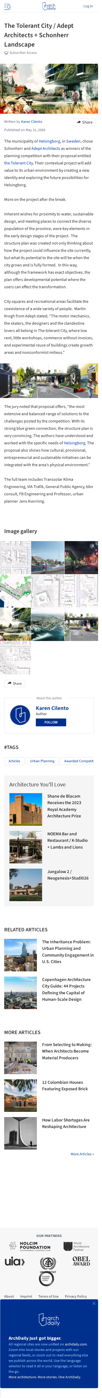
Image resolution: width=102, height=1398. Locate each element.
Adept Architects (45, 148)
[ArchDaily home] (49, 6)
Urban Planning (42, 761)
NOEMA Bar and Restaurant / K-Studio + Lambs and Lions (67, 840)
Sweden (73, 141)
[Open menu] (6, 6)
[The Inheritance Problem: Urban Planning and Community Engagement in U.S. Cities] (20, 955)
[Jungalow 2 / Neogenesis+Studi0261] (25, 885)
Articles (14, 761)
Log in (88, 6)
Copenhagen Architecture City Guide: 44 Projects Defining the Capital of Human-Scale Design (66, 990)
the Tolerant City (18, 163)
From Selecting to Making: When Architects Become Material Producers (67, 1051)
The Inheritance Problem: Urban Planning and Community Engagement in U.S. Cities (68, 952)
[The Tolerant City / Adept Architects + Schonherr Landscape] (48, 557)
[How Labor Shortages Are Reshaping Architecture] (20, 1133)
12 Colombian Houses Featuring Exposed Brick (65, 1085)
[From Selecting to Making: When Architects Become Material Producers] (20, 1058)
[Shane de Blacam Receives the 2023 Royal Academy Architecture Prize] (25, 809)
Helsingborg (49, 141)
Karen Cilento (52, 708)
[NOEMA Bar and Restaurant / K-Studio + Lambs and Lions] (25, 847)
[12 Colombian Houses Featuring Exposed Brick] (20, 1095)
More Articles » (82, 1154)
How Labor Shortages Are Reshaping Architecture (66, 1123)
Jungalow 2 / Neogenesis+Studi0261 (69, 875)
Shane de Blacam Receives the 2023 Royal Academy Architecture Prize (64, 806)
